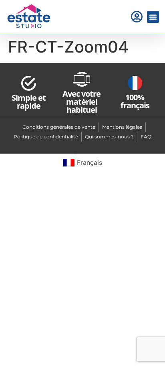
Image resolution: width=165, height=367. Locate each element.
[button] (153, 17)
